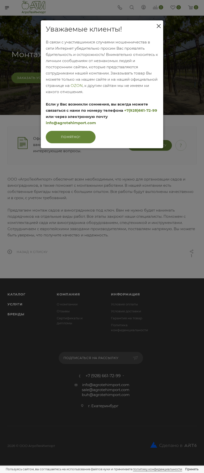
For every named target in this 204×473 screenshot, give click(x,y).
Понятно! (70, 137)
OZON (77, 85)
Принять (191, 469)
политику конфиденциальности (157, 469)
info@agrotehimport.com (71, 122)
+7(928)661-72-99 (140, 110)
